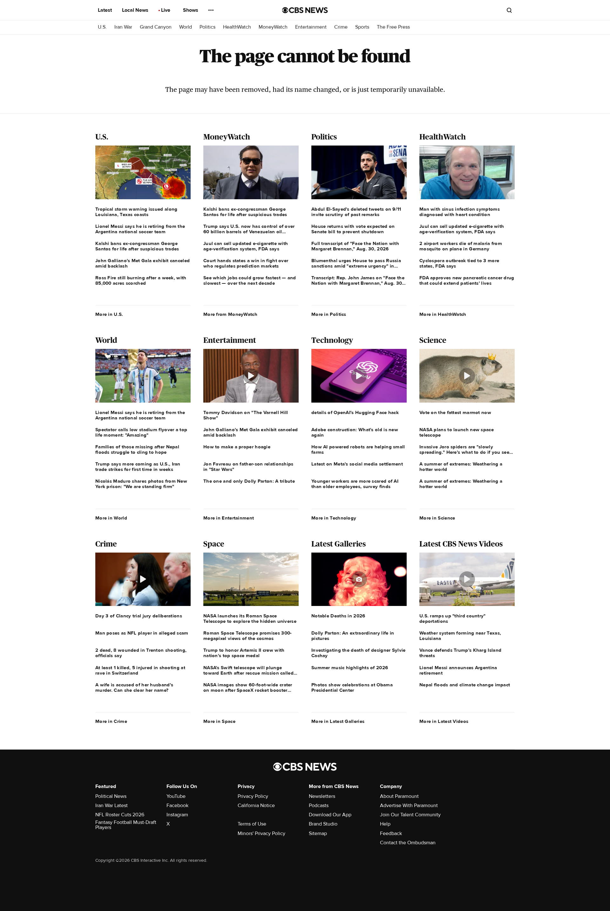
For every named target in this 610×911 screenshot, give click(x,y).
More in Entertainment (228, 518)
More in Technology (333, 518)
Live (166, 10)
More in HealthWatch (442, 314)
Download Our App (330, 814)
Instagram (177, 814)
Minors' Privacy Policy (261, 833)
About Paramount (399, 796)
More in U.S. (109, 314)
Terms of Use (252, 823)
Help (385, 823)
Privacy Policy (253, 796)
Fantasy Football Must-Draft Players (125, 825)
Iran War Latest (111, 805)
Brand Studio (323, 823)
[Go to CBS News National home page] (305, 10)
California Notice (256, 805)
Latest (105, 10)
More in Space (219, 721)
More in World (111, 518)
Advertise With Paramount (409, 805)
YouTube (176, 796)
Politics (207, 27)
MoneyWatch (273, 27)
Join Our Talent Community (410, 814)
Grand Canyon (156, 27)
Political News (110, 796)
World (185, 27)
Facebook (177, 805)
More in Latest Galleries (337, 721)
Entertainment (311, 27)
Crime (341, 27)
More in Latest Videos (443, 721)
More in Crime (111, 721)
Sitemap (318, 833)
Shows (191, 10)
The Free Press (393, 27)
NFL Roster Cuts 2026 (119, 814)
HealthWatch (237, 27)
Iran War (123, 27)
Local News (136, 10)
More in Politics (328, 314)
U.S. (102, 27)
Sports (362, 27)
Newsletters (322, 796)
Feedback (391, 833)
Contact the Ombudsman (408, 842)
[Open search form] (509, 10)
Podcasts (319, 805)
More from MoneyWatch (230, 314)
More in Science (437, 518)
